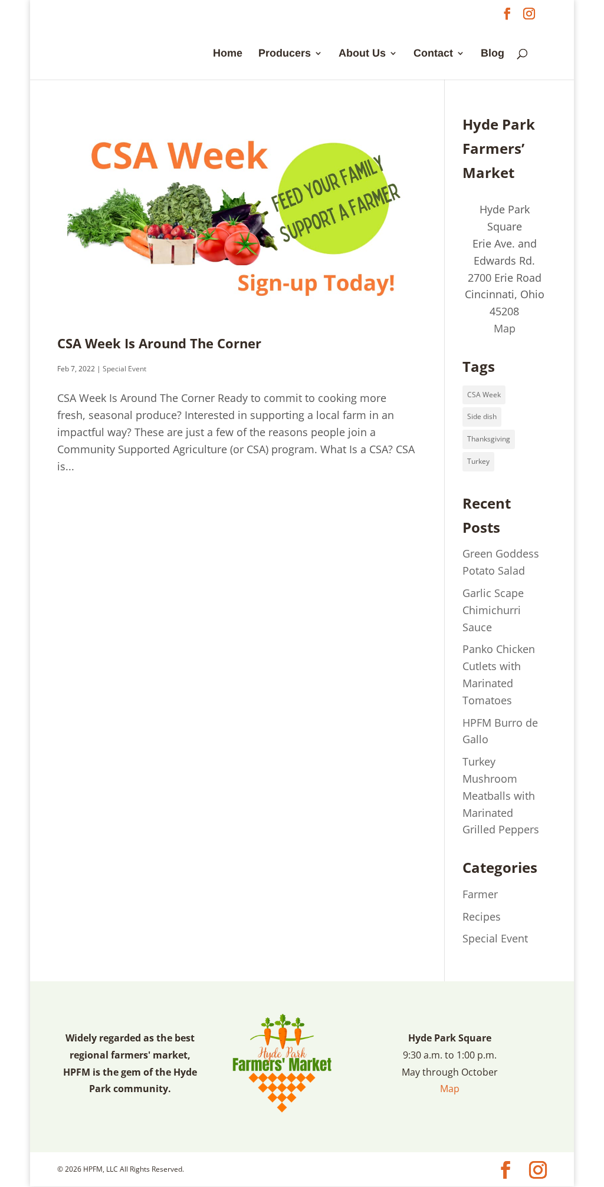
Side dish (482, 416)
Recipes (481, 916)
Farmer (480, 894)
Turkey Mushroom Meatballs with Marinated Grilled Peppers (500, 795)
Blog (492, 54)
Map (505, 328)
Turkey (478, 461)
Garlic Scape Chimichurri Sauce (493, 610)
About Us (362, 54)
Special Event (124, 369)
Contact (433, 54)
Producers (284, 54)
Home (227, 54)
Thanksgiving (488, 439)
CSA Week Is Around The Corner (159, 343)
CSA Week (484, 395)
